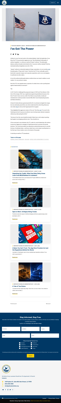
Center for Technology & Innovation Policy (36, 45)
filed (17, 106)
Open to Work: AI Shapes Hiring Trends (24, 211)
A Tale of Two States (19, 286)
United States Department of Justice (39, 139)
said (40, 110)
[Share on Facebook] (11, 54)
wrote (48, 69)
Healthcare (35, 342)
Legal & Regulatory (24, 348)
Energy (34, 348)
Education (23, 342)
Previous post (13, 303)
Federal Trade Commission (17, 139)
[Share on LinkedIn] (18, 54)
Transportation (35, 344)
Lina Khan (27, 139)
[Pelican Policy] (4, 2)
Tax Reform (23, 344)
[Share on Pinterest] (16, 54)
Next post (48, 303)
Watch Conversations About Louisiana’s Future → (41, 400)
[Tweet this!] (13, 54)
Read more (15, 182)
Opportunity (35, 346)
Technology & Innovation (25, 346)
